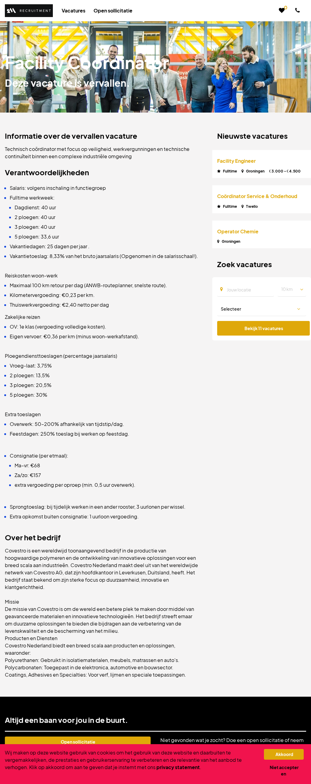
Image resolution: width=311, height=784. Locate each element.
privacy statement (178, 767)
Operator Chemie (237, 231)
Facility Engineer (236, 161)
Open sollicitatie (78, 741)
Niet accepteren (284, 770)
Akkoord (284, 754)
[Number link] (298, 10)
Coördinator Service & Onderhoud (257, 196)
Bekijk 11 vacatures (263, 328)
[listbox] (292, 289)
